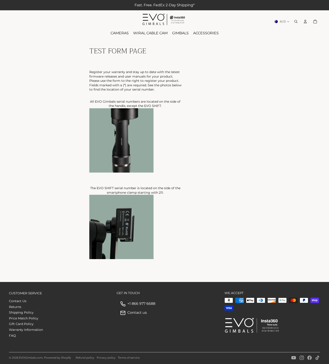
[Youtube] (293, 357)
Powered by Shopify (57, 357)
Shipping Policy (21, 312)
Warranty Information (26, 330)
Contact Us (17, 301)
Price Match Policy (23, 318)
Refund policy (85, 357)
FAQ (12, 336)
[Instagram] (301, 357)
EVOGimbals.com (31, 357)
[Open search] (296, 21)
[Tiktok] (317, 357)
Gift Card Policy (21, 324)
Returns (15, 307)
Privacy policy (106, 357)
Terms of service (129, 357)
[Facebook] (309, 357)
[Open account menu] (305, 21)
